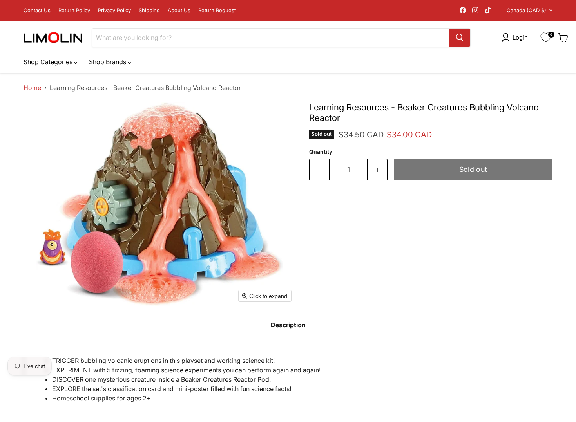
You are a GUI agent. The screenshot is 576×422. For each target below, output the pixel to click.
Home (32, 87)
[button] (516, 37)
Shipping (149, 10)
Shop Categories (49, 62)
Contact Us (37, 10)
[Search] (459, 38)
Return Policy (74, 10)
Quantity (320, 152)
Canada (526, 10)
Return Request (217, 10)
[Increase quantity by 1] (378, 169)
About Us (179, 10)
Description (288, 325)
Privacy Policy (114, 10)
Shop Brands (108, 62)
